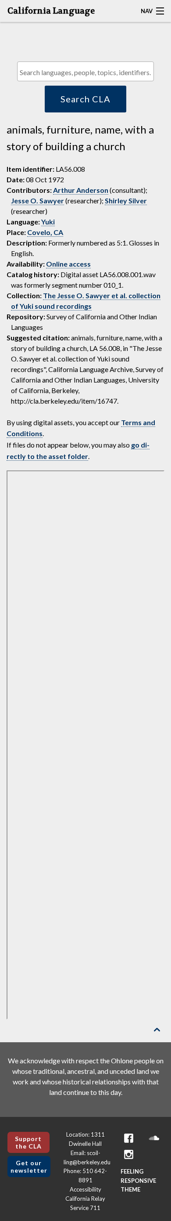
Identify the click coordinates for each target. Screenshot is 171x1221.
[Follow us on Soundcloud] (154, 1138)
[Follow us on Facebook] (128, 1138)
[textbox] (88, 72)
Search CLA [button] (85, 99)
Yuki (48, 221)
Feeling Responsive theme (138, 1180)
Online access (68, 264)
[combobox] (85, 71)
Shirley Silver (126, 200)
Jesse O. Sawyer (37, 200)
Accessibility (85, 1189)
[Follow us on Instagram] (128, 1154)
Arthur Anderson (80, 190)
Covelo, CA (45, 232)
